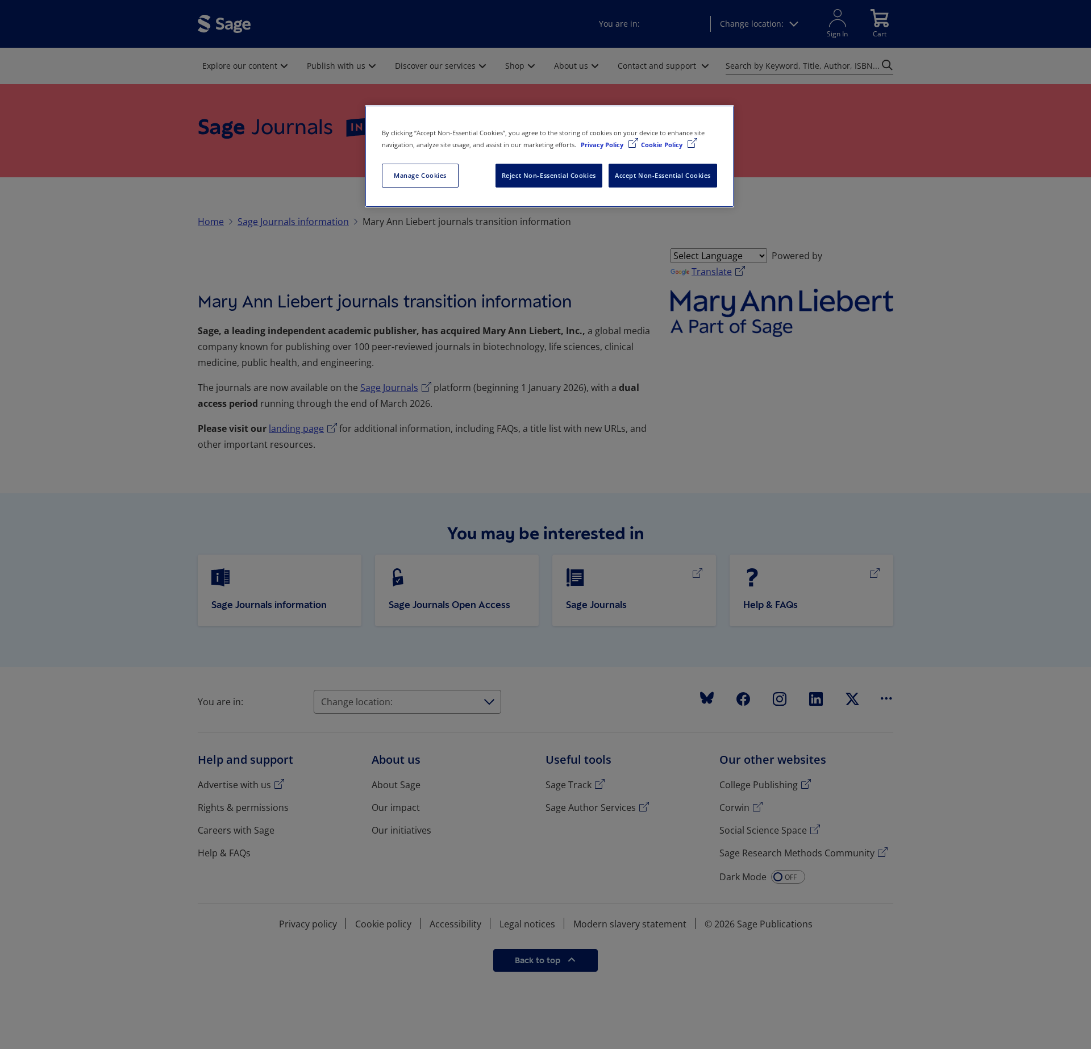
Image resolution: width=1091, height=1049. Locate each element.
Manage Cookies (420, 175)
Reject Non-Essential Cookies (549, 175)
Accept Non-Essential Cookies (663, 175)
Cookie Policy (662, 144)
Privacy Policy (603, 144)
